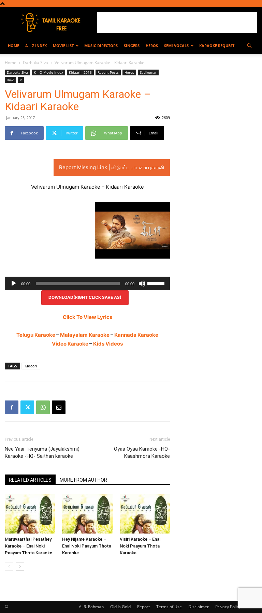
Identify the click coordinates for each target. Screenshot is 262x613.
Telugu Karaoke (35, 335)
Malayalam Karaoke (85, 335)
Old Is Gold (120, 607)
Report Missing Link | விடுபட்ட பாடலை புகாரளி (111, 167)
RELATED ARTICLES (30, 480)
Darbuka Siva (35, 62)
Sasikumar (148, 72)
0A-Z (10, 79)
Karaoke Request (216, 45)
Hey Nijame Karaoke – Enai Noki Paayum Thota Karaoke (86, 546)
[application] (87, 283)
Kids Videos (108, 343)
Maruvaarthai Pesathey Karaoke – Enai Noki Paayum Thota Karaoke (28, 546)
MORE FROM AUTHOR (83, 480)
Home (13, 45)
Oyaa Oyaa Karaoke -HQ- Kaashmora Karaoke (142, 452)
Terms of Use (169, 607)
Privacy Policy (228, 607)
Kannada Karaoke (136, 335)
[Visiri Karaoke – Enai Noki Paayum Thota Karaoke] (145, 514)
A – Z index (36, 45)
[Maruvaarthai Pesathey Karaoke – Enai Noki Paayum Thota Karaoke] (30, 514)
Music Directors (101, 45)
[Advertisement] (177, 22)
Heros (152, 45)
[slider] (156, 283)
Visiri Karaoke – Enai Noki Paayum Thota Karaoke (140, 546)
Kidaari (31, 365)
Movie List (63, 45)
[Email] (59, 407)
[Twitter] (27, 407)
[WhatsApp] (43, 407)
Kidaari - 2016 (80, 72)
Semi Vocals (176, 45)
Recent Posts (108, 72)
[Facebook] (11, 407)
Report (143, 607)
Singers (132, 45)
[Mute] (142, 283)
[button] (249, 46)
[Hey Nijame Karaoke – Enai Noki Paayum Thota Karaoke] (87, 514)
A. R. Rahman (91, 607)
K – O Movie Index (48, 72)
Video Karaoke (70, 343)
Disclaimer (198, 607)
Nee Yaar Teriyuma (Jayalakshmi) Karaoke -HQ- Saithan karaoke (42, 452)
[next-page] (20, 566)
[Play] (13, 283)
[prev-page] (9, 566)
